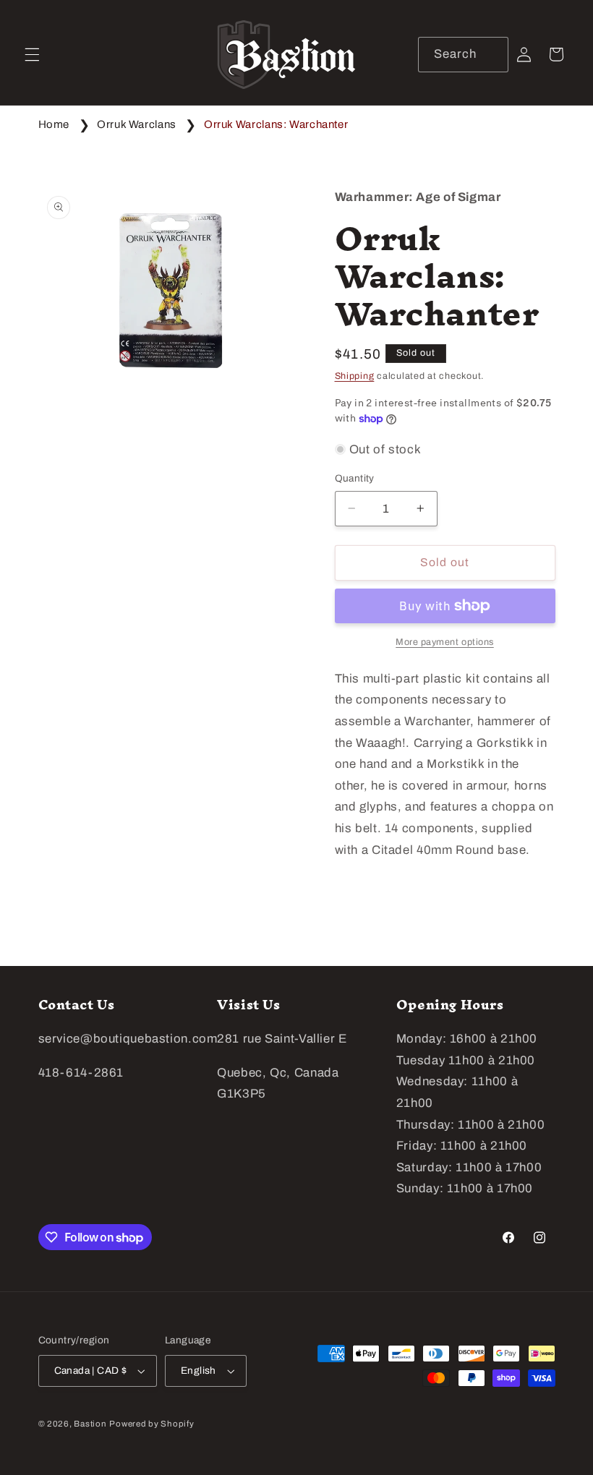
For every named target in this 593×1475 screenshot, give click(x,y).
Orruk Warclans (136, 124)
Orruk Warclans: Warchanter (276, 124)
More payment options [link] (445, 642)
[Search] (490, 54)
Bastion (90, 1423)
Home (54, 124)
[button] (31, 54)
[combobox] (463, 55)
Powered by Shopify (151, 1423)
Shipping (355, 376)
